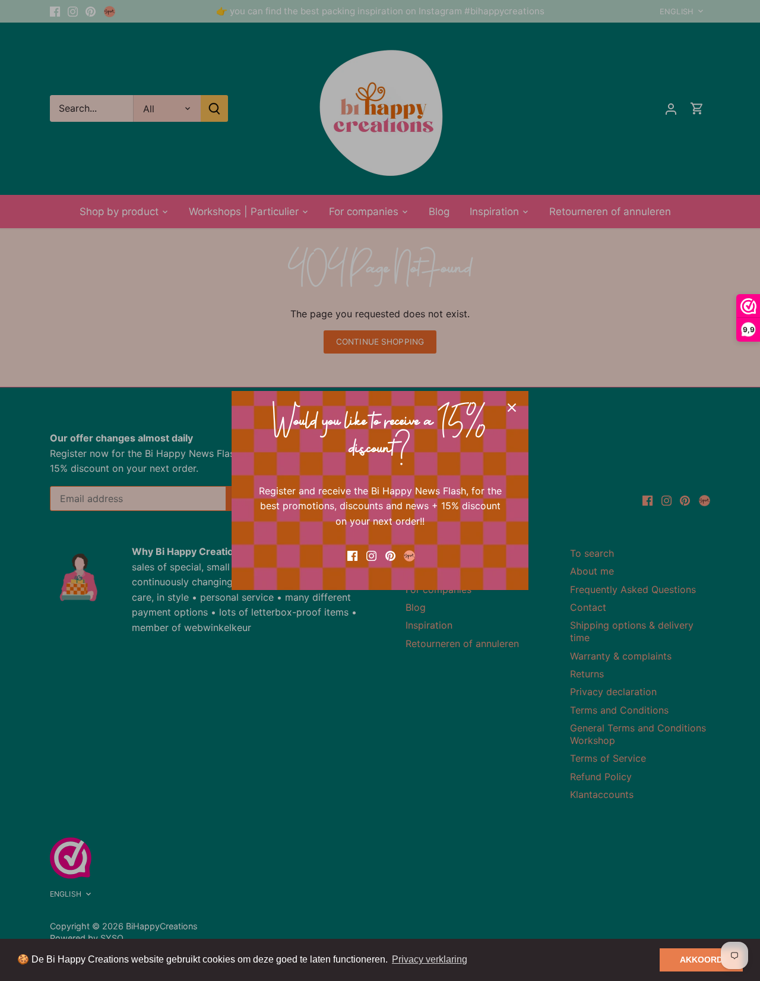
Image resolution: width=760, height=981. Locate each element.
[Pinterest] (390, 554)
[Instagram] (371, 554)
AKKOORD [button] (701, 959)
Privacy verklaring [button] (429, 959)
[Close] (512, 408)
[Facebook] (352, 554)
